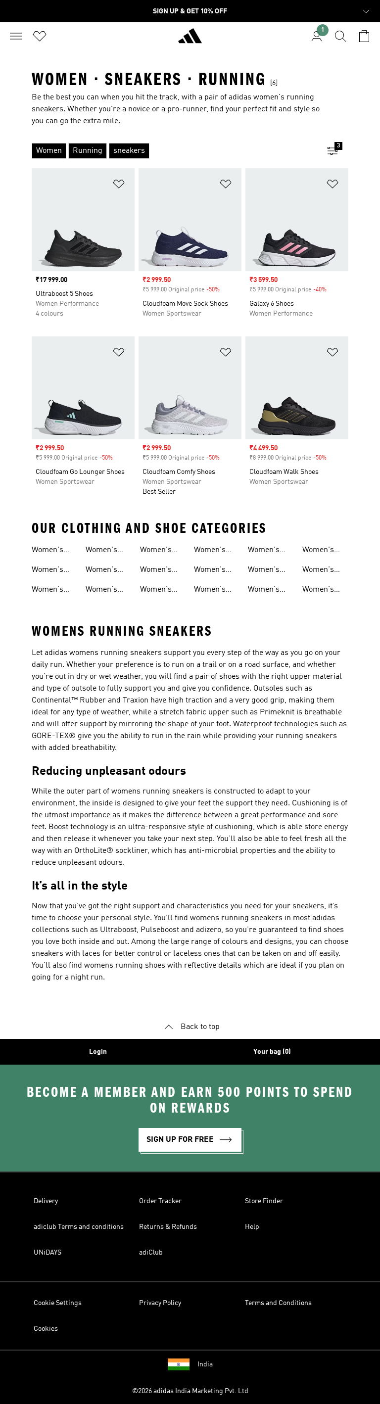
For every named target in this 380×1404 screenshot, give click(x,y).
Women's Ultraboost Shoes (104, 551)
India (205, 1364)
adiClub (151, 1252)
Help (252, 1226)
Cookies (46, 1328)
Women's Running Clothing (210, 571)
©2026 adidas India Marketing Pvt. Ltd (190, 1391)
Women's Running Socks (318, 551)
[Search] (340, 36)
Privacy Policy (160, 1303)
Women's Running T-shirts (213, 591)
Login (98, 1051)
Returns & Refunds (168, 1226)
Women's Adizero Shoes (101, 571)
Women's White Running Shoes (101, 591)
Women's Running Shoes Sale (159, 571)
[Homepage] (190, 40)
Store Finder (264, 1201)
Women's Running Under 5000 (214, 551)
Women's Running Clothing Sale (271, 571)
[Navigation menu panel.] (16, 36)
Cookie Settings (58, 1303)
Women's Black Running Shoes (156, 551)
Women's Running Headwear (319, 591)
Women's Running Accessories (269, 591)
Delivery (46, 1201)
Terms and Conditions (278, 1303)
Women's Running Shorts (264, 551)
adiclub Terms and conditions (79, 1226)
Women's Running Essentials (320, 571)
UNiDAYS (47, 1252)
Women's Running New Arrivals (54, 571)
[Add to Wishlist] (119, 185)
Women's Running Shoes (47, 551)
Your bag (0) (272, 1051)
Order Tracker (160, 1201)
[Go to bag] (364, 36)
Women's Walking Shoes (156, 591)
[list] (174, 151)
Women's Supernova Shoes (50, 591)
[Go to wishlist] (39, 36)
